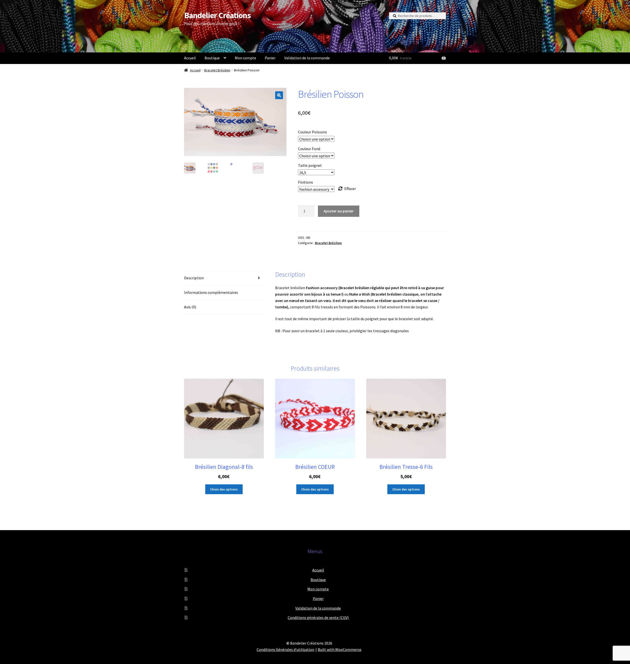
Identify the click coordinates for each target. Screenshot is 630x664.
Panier (270, 57)
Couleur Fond (309, 148)
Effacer (350, 188)
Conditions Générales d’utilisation (285, 649)
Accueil (190, 57)
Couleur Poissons (312, 131)
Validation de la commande (307, 57)
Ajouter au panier (339, 210)
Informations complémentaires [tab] (211, 292)
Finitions (305, 182)
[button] (279, 95)
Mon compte (245, 57)
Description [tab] (194, 277)
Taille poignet (310, 165)
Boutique (212, 57)
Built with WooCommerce (339, 649)
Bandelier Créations (217, 15)
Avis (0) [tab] (190, 306)
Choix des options (224, 489)
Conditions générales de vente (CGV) (318, 617)
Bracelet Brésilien (217, 70)
